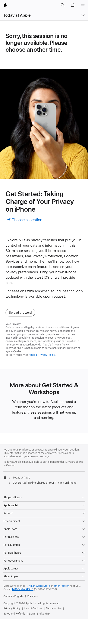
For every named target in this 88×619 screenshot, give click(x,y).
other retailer (61, 585)
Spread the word (20, 312)
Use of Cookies (33, 608)
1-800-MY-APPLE (22, 589)
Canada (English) (13, 596)
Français (32, 596)
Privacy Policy (12, 608)
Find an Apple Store (38, 585)
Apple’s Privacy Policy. (42, 354)
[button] (62, 5)
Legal (32, 613)
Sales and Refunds (14, 613)
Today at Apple (17, 15)
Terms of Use (54, 608)
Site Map (44, 613)
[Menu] (83, 5)
